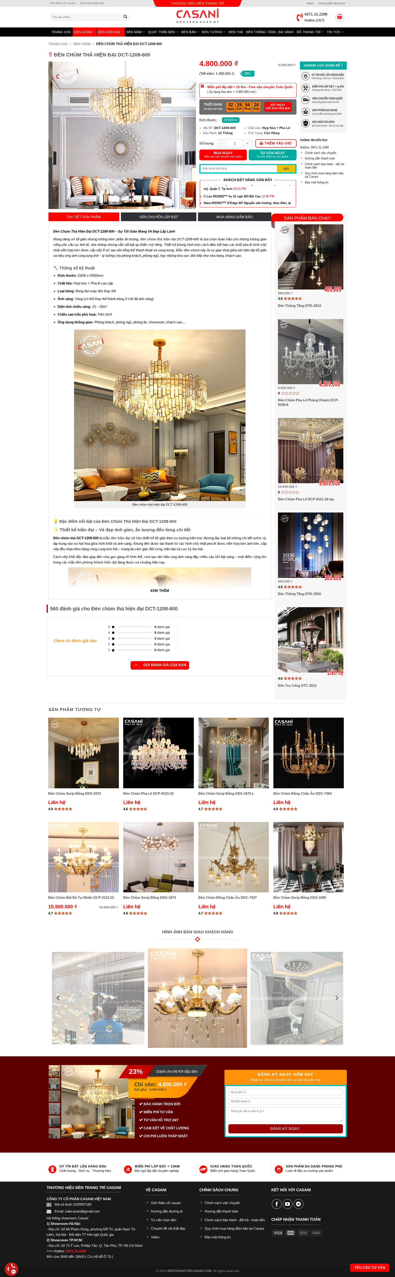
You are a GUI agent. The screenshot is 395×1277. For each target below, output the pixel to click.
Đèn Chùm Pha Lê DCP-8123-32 (148, 793)
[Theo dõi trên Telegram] (299, 1204)
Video (310, 3)
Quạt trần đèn (161, 32)
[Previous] (57, 135)
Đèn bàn (188, 32)
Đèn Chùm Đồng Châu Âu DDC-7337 (227, 897)
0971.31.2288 (315, 14)
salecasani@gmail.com (82, 1211)
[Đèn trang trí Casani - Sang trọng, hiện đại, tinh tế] (197, 15)
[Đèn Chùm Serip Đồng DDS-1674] (158, 857)
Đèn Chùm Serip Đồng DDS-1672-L (226, 793)
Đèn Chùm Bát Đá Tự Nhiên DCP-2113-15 (81, 897)
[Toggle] (136, 665)
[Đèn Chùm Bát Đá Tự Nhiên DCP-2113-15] (83, 857)
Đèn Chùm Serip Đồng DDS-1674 (149, 897)
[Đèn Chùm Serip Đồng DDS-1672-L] (233, 753)
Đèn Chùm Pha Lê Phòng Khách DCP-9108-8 (308, 402)
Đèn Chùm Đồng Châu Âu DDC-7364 (302, 793)
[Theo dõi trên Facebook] (277, 1204)
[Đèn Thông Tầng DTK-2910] (310, 545)
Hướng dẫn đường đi (331, 3)
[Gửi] (125, 17)
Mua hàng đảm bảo (92, 3)
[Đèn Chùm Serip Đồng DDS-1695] (308, 857)
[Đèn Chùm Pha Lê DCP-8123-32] (158, 753)
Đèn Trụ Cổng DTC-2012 (297, 685)
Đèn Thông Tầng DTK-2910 (299, 594)
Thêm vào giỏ (278, 143)
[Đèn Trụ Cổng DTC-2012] (310, 639)
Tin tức (334, 32)
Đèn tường (212, 32)
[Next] (187, 135)
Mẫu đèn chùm (188, 250)
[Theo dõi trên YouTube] (288, 1204)
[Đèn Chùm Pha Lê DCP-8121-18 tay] (310, 450)
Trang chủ (61, 32)
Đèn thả (236, 32)
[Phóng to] (190, 204)
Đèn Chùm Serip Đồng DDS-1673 (74, 793)
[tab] (84, 217)
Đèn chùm (83, 32)
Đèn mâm (134, 32)
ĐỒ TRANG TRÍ (308, 32)
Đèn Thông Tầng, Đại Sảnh (270, 32)
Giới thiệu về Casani (62, 3)
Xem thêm (159, 591)
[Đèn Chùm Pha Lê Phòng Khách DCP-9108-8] (310, 351)
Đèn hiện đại (109, 32)
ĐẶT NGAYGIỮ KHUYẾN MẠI (278, 106)
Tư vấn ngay (272, 154)
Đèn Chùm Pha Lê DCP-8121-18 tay (306, 499)
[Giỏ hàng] (339, 17)
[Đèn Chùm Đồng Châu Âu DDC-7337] (233, 857)
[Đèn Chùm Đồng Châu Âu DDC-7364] (308, 753)
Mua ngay (223, 154)
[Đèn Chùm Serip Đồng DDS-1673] (83, 753)
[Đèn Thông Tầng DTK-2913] (310, 257)
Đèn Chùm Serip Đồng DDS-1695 (299, 897)
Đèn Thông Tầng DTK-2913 (299, 306)
